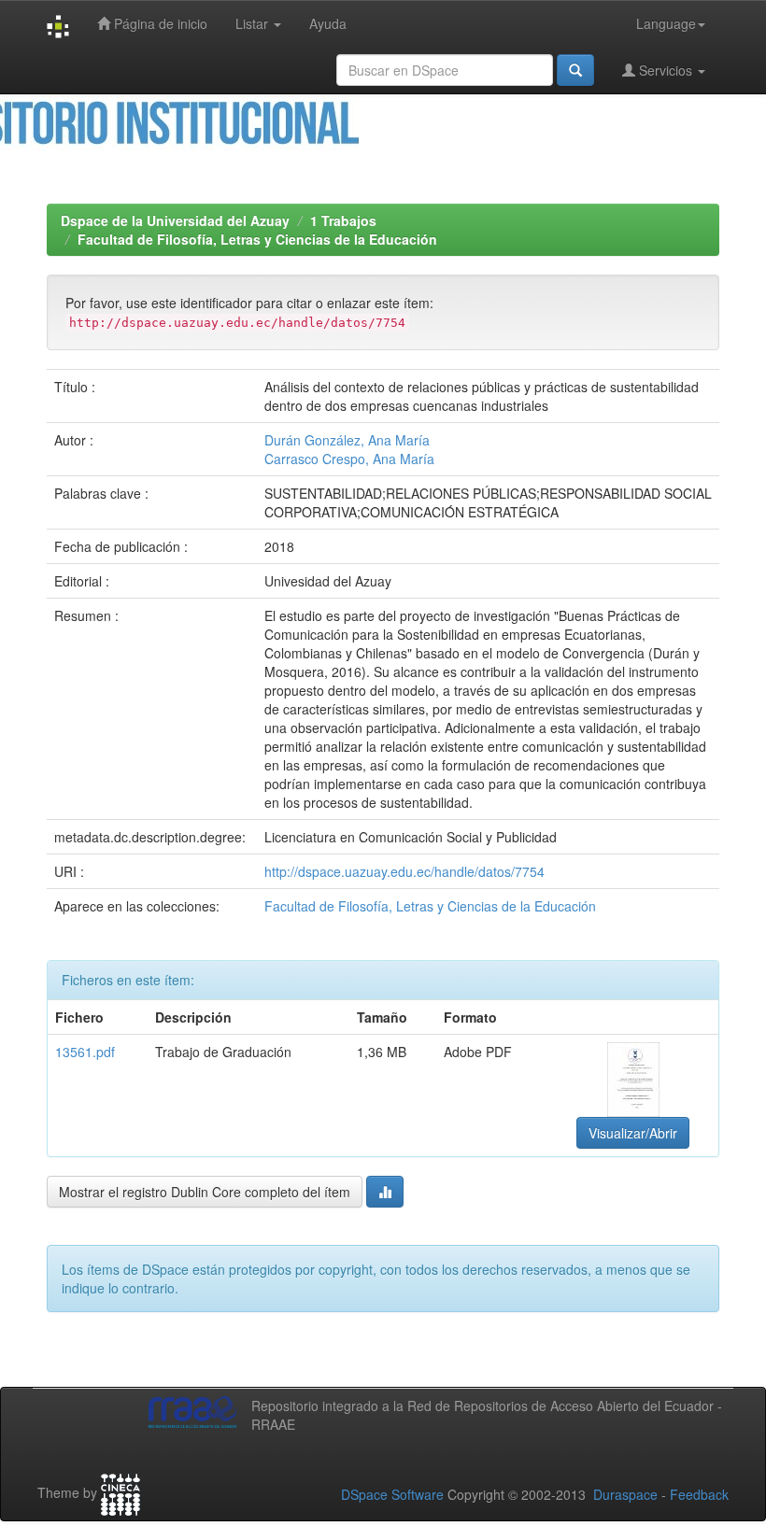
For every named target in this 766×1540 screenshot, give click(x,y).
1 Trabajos (343, 220)
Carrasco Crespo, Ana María (349, 458)
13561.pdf (85, 1051)
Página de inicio (158, 23)
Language (666, 23)
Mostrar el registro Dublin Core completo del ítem (204, 1191)
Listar (253, 23)
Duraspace (625, 1494)
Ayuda (328, 23)
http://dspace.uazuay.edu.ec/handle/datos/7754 (404, 871)
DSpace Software (392, 1494)
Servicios (665, 70)
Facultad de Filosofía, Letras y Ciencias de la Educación (257, 239)
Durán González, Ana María (347, 440)
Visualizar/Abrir (633, 1132)
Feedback (699, 1494)
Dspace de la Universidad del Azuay (175, 220)
